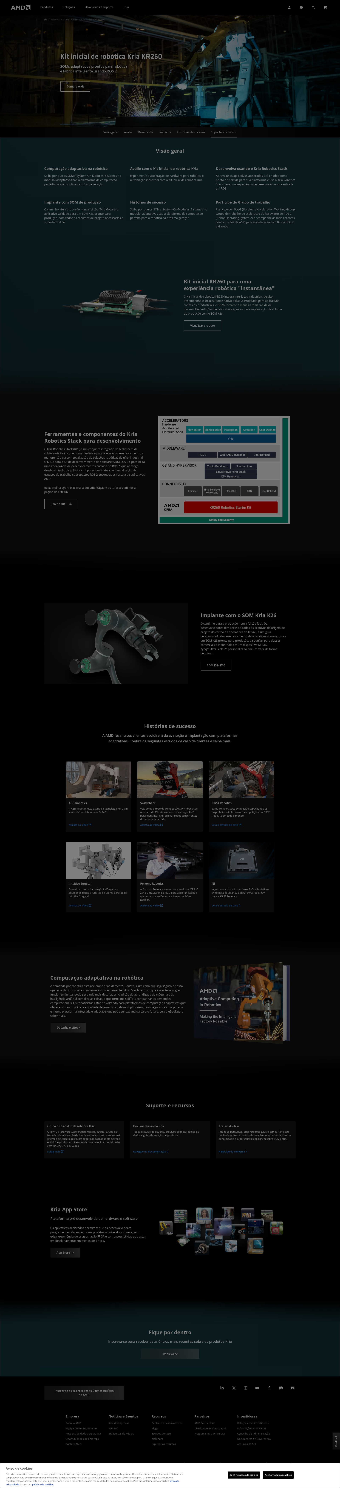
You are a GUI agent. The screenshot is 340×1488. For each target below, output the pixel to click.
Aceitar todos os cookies (278, 1474)
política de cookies (42, 1484)
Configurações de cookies (244, 1474)
